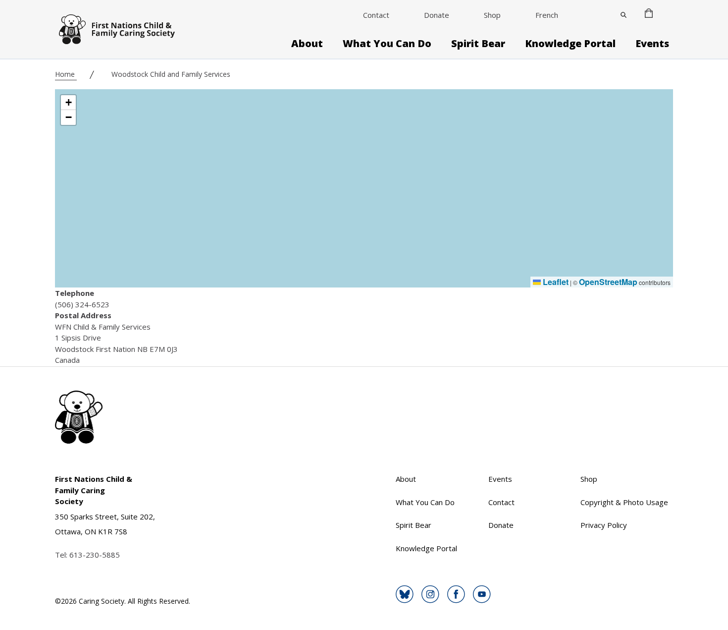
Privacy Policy (603, 525)
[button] (68, 102)
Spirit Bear (478, 44)
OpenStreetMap (608, 281)
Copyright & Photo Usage (624, 502)
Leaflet (555, 281)
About (307, 44)
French (546, 15)
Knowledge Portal (570, 44)
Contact (376, 15)
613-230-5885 (94, 555)
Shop (492, 15)
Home (66, 74)
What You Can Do (387, 44)
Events (652, 44)
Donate (436, 15)
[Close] (623, 15)
